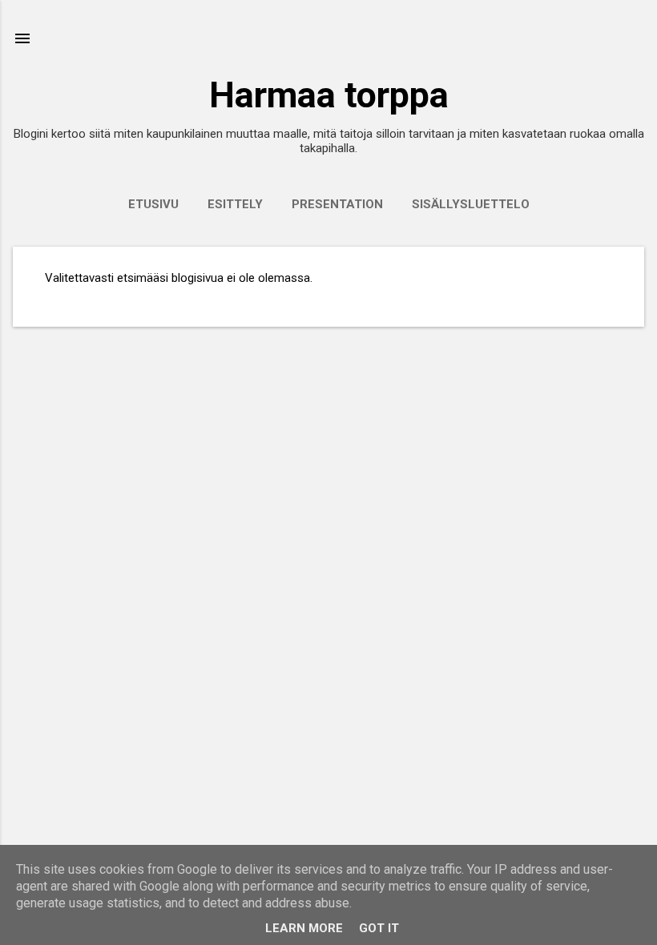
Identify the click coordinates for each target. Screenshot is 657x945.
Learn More (304, 928)
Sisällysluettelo (471, 204)
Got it (379, 928)
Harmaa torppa (329, 95)
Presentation (337, 204)
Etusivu (153, 204)
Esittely (235, 204)
